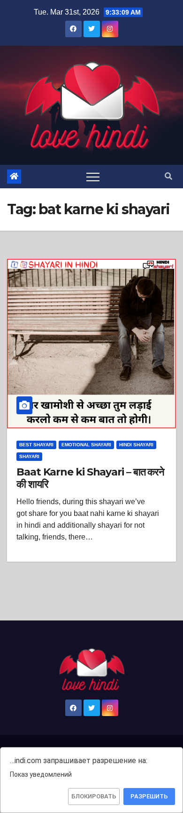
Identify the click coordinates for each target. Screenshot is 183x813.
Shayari (29, 456)
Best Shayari (36, 444)
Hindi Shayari (136, 444)
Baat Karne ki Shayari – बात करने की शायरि (90, 478)
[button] (168, 176)
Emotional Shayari (86, 444)
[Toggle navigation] (93, 177)
